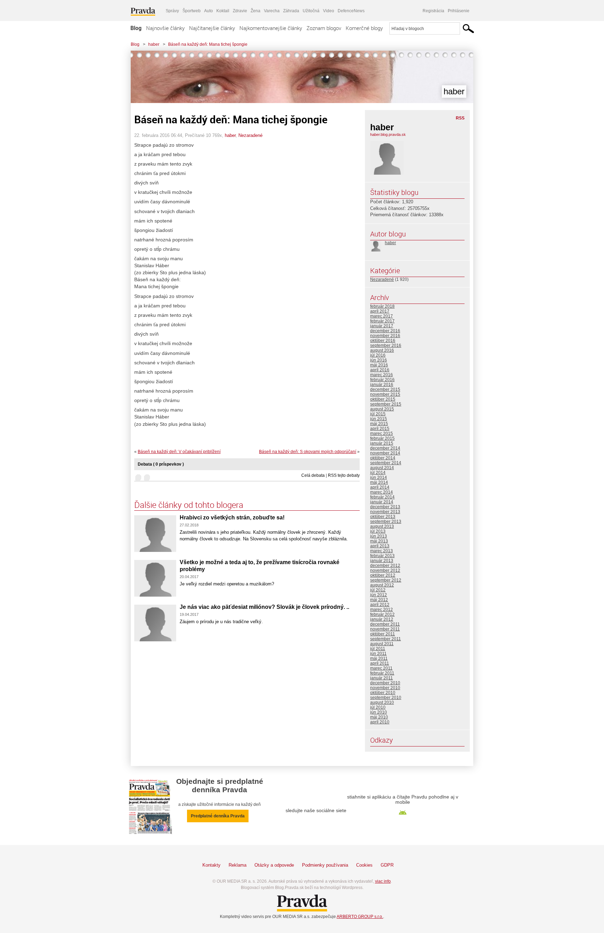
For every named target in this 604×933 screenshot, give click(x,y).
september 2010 (385, 697)
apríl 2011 (379, 663)
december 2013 (385, 506)
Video (328, 10)
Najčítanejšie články (212, 27)
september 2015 (385, 404)
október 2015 (382, 399)
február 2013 (382, 555)
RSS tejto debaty (344, 475)
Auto (208, 10)
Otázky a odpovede (274, 865)
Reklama (237, 865)
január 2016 (381, 384)
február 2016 (382, 379)
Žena (255, 10)
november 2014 (385, 453)
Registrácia (433, 10)
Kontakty (211, 865)
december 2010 (385, 682)
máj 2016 (379, 365)
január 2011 (381, 678)
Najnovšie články (165, 27)
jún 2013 (378, 536)
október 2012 (382, 575)
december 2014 (385, 448)
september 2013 (385, 521)
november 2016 (385, 335)
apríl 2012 (379, 604)
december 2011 (385, 624)
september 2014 (385, 462)
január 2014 (381, 502)
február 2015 (382, 438)
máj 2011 (379, 658)
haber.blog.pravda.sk (388, 134)
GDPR (387, 865)
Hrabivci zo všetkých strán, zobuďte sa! (232, 517)
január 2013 (381, 560)
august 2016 (382, 350)
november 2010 (385, 687)
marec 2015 (381, 433)
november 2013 (385, 511)
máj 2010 (379, 717)
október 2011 (382, 634)
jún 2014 (378, 477)
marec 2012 (381, 609)
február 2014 (382, 497)
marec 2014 (381, 492)
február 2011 (382, 673)
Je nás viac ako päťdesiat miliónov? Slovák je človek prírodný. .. (264, 607)
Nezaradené (250, 135)
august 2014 (382, 467)
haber (153, 44)
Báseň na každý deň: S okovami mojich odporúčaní (307, 451)
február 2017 (382, 321)
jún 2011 (378, 653)
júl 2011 (377, 648)
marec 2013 (381, 550)
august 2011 (382, 643)
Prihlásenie (458, 10)
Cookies (364, 865)
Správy (172, 10)
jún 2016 (378, 360)
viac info (383, 881)
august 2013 (382, 526)
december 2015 (385, 389)
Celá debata (313, 475)
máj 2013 (379, 541)
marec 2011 (381, 668)
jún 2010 (378, 712)
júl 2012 (378, 590)
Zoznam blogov (324, 27)
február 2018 (382, 306)
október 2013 (382, 516)
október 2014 (382, 457)
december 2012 (385, 565)
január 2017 (381, 325)
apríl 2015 (379, 428)
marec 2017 (381, 316)
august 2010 (382, 702)
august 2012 (382, 585)
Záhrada (291, 10)
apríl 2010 (379, 722)
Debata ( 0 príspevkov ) (161, 464)
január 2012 (381, 619)
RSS (460, 118)
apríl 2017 (379, 311)
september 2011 (385, 638)
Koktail (222, 10)
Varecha (272, 10)
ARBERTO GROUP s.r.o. (360, 916)
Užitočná (311, 10)
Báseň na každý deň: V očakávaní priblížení (179, 451)
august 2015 (382, 409)
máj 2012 (379, 599)
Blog (136, 28)
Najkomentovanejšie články (270, 27)
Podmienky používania (325, 865)
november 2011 (385, 629)
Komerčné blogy (364, 27)
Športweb (191, 10)
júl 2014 (378, 472)
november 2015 (385, 394)
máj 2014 (379, 482)
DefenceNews (351, 10)
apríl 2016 (379, 369)
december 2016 (385, 330)
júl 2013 (378, 531)
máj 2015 (379, 423)
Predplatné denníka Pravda (218, 816)
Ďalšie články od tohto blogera (188, 504)
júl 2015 (378, 413)
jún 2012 (378, 594)
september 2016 (385, 345)
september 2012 (385, 580)
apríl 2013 (379, 546)
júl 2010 (378, 707)
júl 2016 (378, 355)
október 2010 (382, 692)
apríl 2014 (379, 487)
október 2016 (382, 340)
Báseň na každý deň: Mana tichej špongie (207, 44)
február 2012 (382, 614)
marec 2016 (381, 374)
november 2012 (385, 570)
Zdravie (240, 10)
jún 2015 (378, 418)
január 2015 (381, 443)
